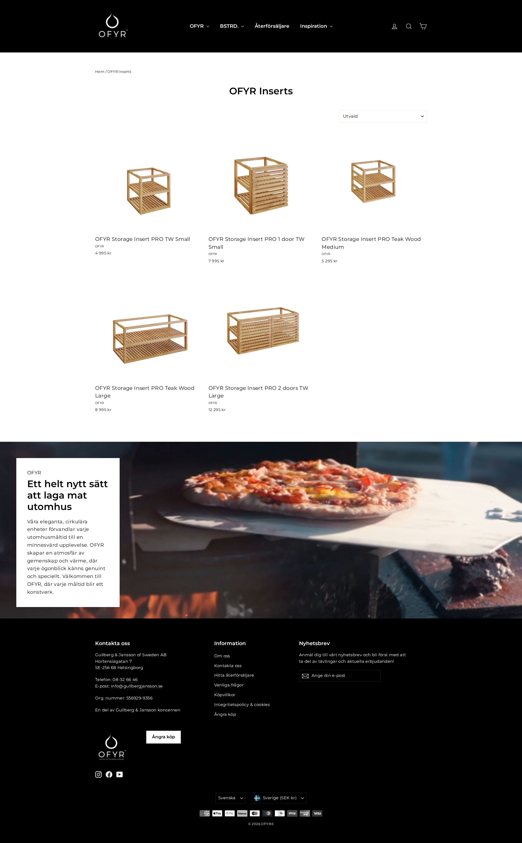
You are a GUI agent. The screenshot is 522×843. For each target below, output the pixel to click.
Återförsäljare (272, 26)
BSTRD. (230, 26)
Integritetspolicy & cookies (242, 704)
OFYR (197, 26)
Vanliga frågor (229, 685)
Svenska (227, 797)
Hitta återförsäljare (234, 675)
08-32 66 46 (125, 679)
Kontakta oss (228, 665)
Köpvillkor (224, 694)
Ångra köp (225, 714)
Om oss (222, 656)
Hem (99, 71)
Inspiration (314, 26)
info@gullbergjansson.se (137, 686)
